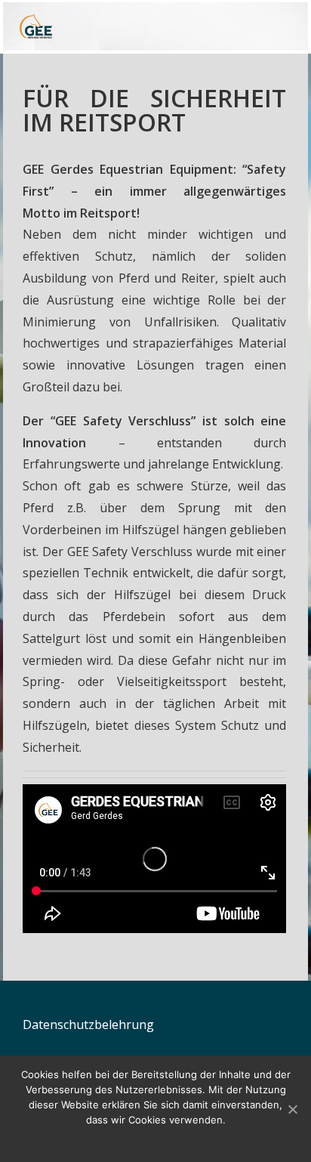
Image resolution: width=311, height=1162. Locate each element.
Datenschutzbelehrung (88, 1024)
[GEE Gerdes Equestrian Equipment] (85, 26)
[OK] (292, 1109)
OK (156, 1139)
